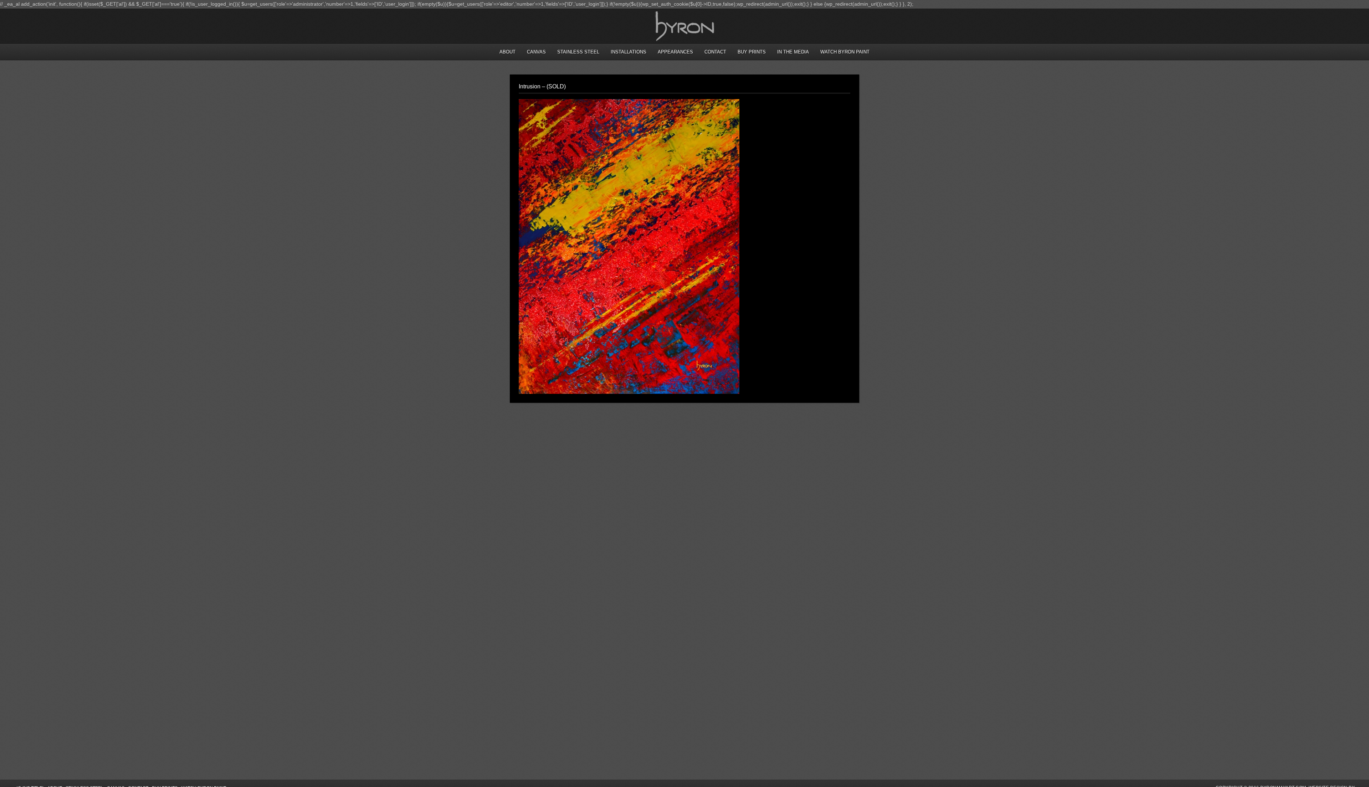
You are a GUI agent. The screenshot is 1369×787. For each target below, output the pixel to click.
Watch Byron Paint (845, 52)
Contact (715, 52)
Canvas (536, 52)
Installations (628, 52)
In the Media (793, 52)
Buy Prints (752, 52)
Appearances (675, 52)
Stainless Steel (578, 52)
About (507, 52)
